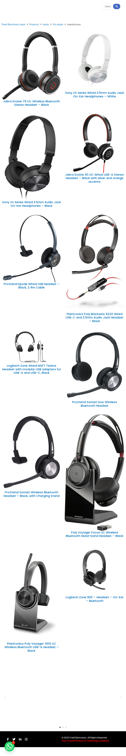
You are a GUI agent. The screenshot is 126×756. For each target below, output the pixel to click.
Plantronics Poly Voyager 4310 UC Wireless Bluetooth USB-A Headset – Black (31, 647)
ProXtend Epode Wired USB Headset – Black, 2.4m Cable (32, 286)
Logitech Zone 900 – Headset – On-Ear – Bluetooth (95, 599)
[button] (5, 697)
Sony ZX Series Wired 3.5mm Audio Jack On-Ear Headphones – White (94, 94)
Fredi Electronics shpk (13, 24)
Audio (46, 24)
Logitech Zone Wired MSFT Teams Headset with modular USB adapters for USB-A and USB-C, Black (31, 369)
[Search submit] (116, 6)
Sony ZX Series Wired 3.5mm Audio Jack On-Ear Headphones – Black (31, 204)
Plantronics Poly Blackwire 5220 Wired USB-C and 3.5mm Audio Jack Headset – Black (94, 317)
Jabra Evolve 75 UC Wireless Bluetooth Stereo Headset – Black (31, 103)
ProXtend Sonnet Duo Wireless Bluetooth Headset (94, 404)
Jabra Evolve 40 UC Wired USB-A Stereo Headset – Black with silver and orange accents (94, 178)
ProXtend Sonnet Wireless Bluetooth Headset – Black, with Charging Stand (31, 494)
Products (34, 24)
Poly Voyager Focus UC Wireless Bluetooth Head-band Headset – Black (94, 534)
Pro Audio (58, 24)
